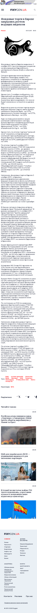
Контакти (8, 596)
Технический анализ (8, 583)
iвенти (22, 573)
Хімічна (22, 555)
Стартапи (7, 547)
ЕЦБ (7, 376)
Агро (5, 556)
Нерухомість (24, 548)
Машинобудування (26, 544)
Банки (6, 558)
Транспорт (23, 546)
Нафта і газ (7, 551)
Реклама (18, 596)
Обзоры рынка (9, 567)
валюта (22, 564)
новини (7, 539)
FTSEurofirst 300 (22, 380)
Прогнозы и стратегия (8, 580)
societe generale (17, 376)
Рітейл (22, 551)
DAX (21, 378)
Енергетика (8, 549)
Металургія (8, 554)
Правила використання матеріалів (16, 603)
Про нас (29, 596)
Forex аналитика (9, 587)
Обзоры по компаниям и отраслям (8, 571)
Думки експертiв (23, 539)
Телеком (23, 553)
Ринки (3, 30)
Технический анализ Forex (8, 589)
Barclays (15, 378)
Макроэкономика (10, 575)
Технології (7, 544)
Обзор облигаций (10, 577)
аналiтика (8, 564)
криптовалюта (25, 566)
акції (21, 568)
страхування (24, 570)
